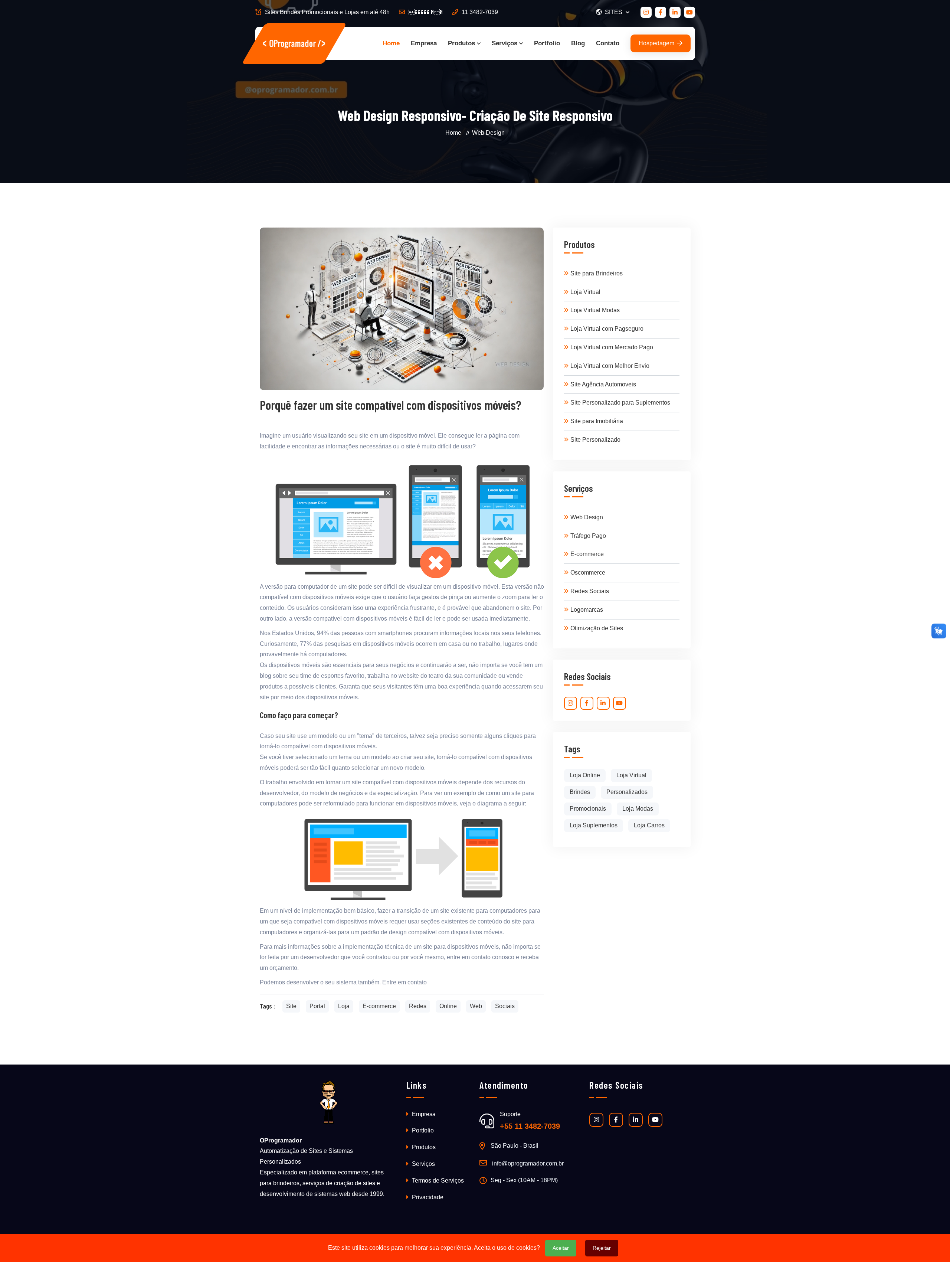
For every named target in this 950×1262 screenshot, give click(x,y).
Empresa (424, 43)
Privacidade (426, 1197)
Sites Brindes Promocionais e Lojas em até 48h (327, 12)
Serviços (504, 43)
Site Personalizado (595, 440)
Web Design (586, 517)
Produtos (461, 43)
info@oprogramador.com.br (528, 1163)
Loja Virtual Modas (595, 310)
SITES (614, 12)
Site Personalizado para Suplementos (620, 402)
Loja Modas (637, 808)
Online (448, 1006)
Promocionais (588, 808)
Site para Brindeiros (596, 273)
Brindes (580, 792)
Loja (344, 1006)
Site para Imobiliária (596, 421)
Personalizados (627, 792)
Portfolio (547, 43)
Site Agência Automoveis (603, 384)
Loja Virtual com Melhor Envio (609, 366)
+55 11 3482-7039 (530, 1126)
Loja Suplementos (594, 825)
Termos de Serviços (437, 1180)
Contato (607, 43)
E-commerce (379, 1006)
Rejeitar (602, 1248)
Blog (578, 43)
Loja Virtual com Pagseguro (606, 329)
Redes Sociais (589, 591)
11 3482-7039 (480, 12)
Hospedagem (656, 43)
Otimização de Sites (596, 628)
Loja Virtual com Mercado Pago (611, 347)
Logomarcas (586, 610)
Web (476, 1006)
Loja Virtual (585, 292)
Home (391, 43)
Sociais (505, 1006)
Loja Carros (649, 825)
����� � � (426, 12)
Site (291, 1006)
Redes (417, 1006)
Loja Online (585, 775)
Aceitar (561, 1248)
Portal (317, 1006)
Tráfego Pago (588, 536)
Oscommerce (587, 572)
